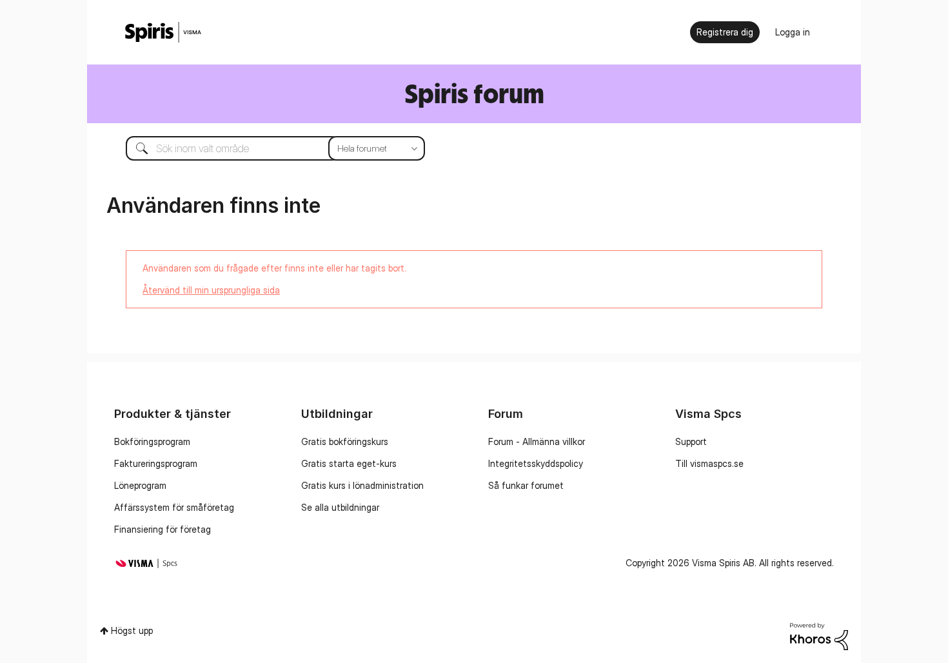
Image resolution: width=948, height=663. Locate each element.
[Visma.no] (163, 32)
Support (691, 441)
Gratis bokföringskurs (344, 441)
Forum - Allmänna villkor (536, 441)
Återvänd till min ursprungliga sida (211, 289)
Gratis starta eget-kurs (349, 463)
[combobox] (266, 148)
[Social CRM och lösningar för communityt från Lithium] (819, 634)
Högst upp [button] (132, 630)
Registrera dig (724, 31)
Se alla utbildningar (340, 507)
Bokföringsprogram (152, 441)
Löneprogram (140, 485)
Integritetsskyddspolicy (535, 463)
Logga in (792, 31)
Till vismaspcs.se (709, 463)
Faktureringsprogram (155, 463)
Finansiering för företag (162, 529)
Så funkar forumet (526, 485)
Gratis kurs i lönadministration (362, 485)
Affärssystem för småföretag (174, 507)
